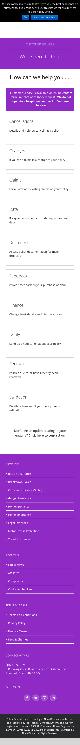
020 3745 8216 (17, 665)
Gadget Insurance (19, 498)
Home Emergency (19, 514)
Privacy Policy (16, 623)
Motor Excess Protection (23, 531)
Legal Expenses (18, 523)
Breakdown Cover (19, 482)
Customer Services (20, 589)
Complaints (15, 581)
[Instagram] (44, 698)
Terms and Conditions (22, 615)
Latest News (16, 565)
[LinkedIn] (53, 698)
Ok (25, 17)
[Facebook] (27, 698)
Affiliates (13, 573)
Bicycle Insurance (19, 474)
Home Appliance (19, 506)
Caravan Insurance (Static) (25, 490)
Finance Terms (17, 631)
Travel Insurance (19, 539)
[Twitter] (35, 698)
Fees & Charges (18, 639)
